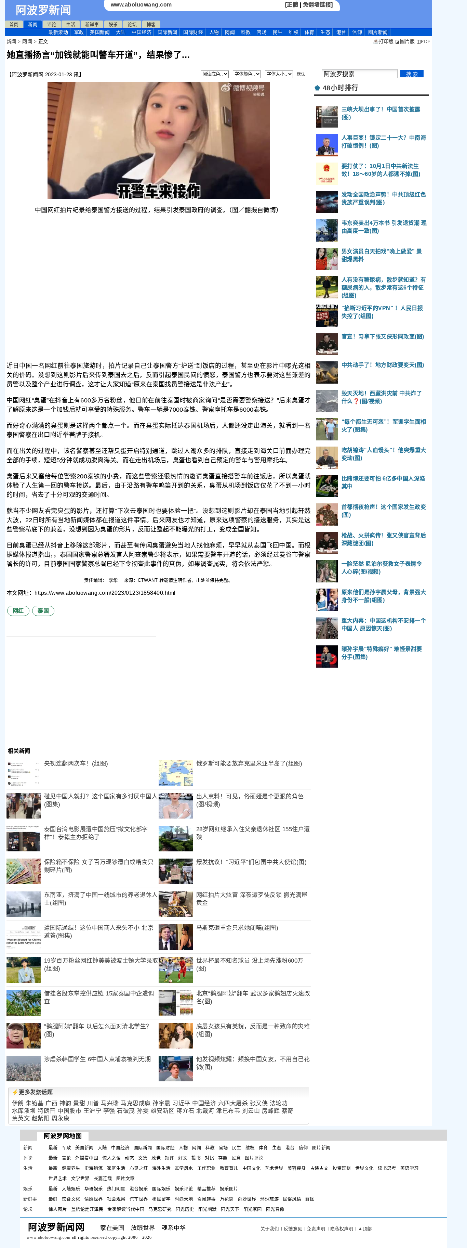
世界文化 (364, 1168)
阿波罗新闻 (43, 10)
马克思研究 (160, 1209)
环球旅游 (269, 1198)
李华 (114, 580)
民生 (278, 32)
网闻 (230, 32)
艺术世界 (274, 1168)
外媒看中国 (86, 1157)
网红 (18, 611)
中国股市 (69, 1111)
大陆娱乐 (71, 1188)
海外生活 (161, 1168)
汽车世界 (139, 1198)
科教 (246, 32)
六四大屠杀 (233, 1103)
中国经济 (141, 32)
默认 (301, 74)
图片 (378, 32)
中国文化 (251, 1168)
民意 (236, 1157)
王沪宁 (92, 1111)
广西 (51, 1103)
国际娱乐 (161, 1188)
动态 (129, 1157)
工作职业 (206, 1168)
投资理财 (342, 1168)
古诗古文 (319, 1168)
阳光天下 (230, 1209)
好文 (182, 1157)
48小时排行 (341, 88)
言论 (66, 1157)
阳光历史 (185, 1209)
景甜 (79, 1103)
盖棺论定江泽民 (87, 1209)
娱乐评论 (184, 1188)
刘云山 (251, 1111)
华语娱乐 (93, 1188)
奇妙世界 (247, 1198)
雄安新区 (163, 1111)
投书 (196, 1157)
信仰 (357, 32)
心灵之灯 (139, 1168)
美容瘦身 (297, 1168)
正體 (292, 5)
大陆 (121, 32)
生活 (70, 24)
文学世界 (80, 1178)
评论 (51, 24)
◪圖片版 (405, 41)
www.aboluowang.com (141, 5)
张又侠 (259, 1103)
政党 (156, 1157)
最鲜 (53, 1198)
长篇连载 (103, 1178)
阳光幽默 (207, 1209)
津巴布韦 (228, 1111)
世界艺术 (58, 1178)
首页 (13, 24)
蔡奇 (288, 1111)
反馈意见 (293, 1228)
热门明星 (116, 1188)
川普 (93, 1103)
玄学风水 (184, 1168)
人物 (214, 32)
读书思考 (387, 1168)
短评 (169, 1157)
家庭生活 (116, 1168)
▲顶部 (365, 1228)
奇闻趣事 (206, 1198)
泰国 (43, 611)
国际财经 (193, 32)
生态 (325, 32)
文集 (142, 1157)
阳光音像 (275, 1209)
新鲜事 (92, 24)
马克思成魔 (136, 1103)
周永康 (61, 1118)
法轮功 (279, 1103)
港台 (341, 32)
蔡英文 (21, 1118)
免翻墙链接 (317, 5)
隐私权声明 (341, 1228)
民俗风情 (292, 1198)
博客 (151, 24)
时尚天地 (184, 1198)
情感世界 (93, 1198)
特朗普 (47, 1111)
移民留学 (161, 1198)
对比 (209, 1157)
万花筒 (227, 1198)
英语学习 (409, 1168)
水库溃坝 (24, 1111)
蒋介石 (185, 1111)
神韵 (65, 1103)
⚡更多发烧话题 (32, 1092)
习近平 (181, 1103)
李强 (109, 1111)
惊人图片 (58, 1209)
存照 (222, 1157)
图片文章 (125, 1178)
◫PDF (423, 41)
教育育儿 (229, 1168)
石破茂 (126, 1111)
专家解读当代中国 (125, 1209)
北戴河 (205, 1111)
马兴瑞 (110, 1103)
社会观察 (116, 1198)
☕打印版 (383, 41)
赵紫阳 (41, 1118)
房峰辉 (271, 1111)
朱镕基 (35, 1103)
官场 (262, 32)
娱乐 (113, 24)
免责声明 (316, 1228)
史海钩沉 (93, 1168)
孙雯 (143, 1111)
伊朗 (18, 1103)
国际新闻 (167, 32)
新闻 (32, 24)
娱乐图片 (229, 1188)
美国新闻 (100, 32)
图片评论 (254, 1157)
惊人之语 (111, 1157)
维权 (293, 32)
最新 (58, 32)
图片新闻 (321, 1147)
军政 (79, 32)
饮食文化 (71, 1198)
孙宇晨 (161, 1103)
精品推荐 (206, 1188)
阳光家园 (252, 1209)
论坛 (132, 24)
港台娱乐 (139, 1188)
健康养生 (71, 1168)
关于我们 (270, 1228)
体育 (310, 32)
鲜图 (310, 1198)
